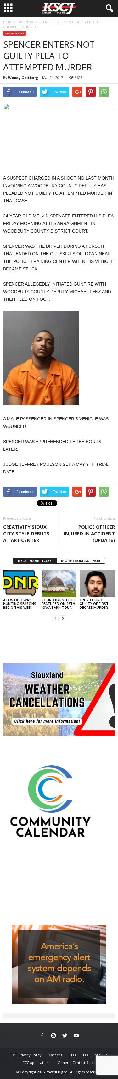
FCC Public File (95, 1054)
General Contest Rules (76, 1062)
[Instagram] (53, 1036)
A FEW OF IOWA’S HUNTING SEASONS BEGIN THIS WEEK (19, 603)
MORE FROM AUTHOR (80, 560)
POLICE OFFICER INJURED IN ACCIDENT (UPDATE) (89, 533)
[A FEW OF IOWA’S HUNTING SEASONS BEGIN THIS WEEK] (20, 583)
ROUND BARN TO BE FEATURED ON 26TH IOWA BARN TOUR (59, 603)
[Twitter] (65, 1036)
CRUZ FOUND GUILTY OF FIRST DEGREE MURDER (94, 603)
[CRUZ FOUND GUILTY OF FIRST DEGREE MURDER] (97, 583)
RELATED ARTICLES (35, 560)
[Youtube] (76, 1036)
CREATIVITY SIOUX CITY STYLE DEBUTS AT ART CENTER (26, 533)
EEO (72, 1054)
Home (7, 22)
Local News (25, 22)
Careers (55, 1054)
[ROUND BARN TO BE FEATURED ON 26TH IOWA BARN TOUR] (59, 583)
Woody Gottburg (23, 77)
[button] (108, 8)
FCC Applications (36, 1062)
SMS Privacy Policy (26, 1054)
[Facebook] (42, 1036)
